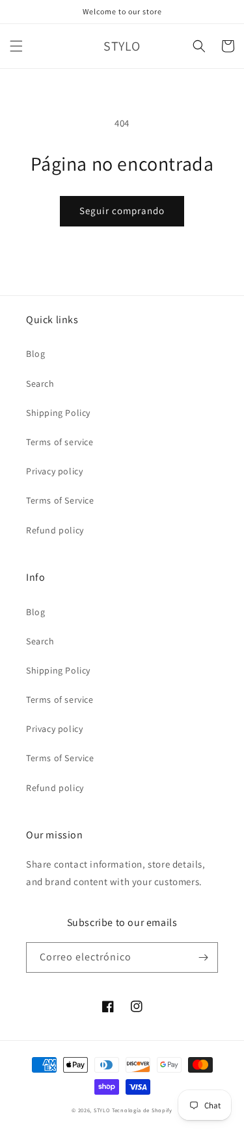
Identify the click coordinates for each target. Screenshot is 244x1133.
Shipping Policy (58, 413)
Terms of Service (60, 500)
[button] (16, 46)
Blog (35, 353)
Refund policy (55, 530)
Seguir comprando (122, 210)
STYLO (102, 1110)
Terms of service (60, 442)
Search (40, 383)
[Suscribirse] (203, 957)
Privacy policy (54, 471)
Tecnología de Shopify (142, 1110)
